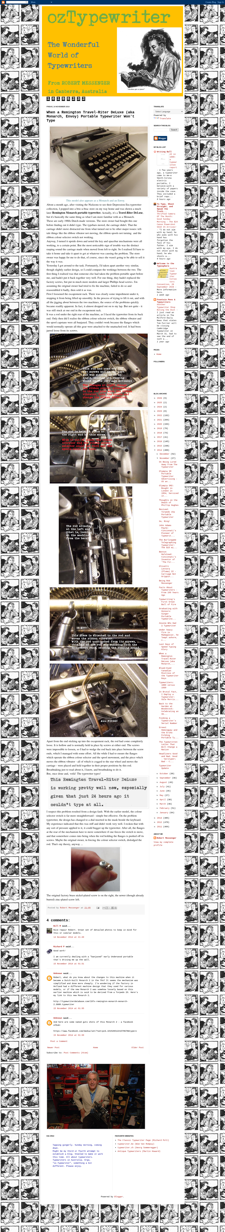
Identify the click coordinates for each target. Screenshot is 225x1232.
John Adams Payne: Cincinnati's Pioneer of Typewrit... (167, 530)
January (164, 812)
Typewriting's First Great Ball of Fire (167, 602)
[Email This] (103, 907)
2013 (160, 818)
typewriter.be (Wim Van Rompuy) (136, 1144)
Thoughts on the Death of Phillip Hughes (168, 503)
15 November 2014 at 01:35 (68, 1008)
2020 (160, 424)
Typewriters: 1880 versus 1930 (167, 685)
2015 (160, 446)
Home (95, 1047)
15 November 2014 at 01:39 (68, 1035)
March (163, 804)
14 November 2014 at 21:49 (68, 937)
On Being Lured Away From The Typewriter (168, 464)
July (163, 786)
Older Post (137, 1047)
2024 (160, 407)
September (166, 778)
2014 (160, 450)
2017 (160, 437)
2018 (160, 433)
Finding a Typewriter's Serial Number (168, 721)
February (165, 808)
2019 (160, 428)
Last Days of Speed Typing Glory (167, 647)
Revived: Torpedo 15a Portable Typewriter (167, 513)
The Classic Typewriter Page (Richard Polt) (143, 1140)
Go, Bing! (164, 521)
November (165, 458)
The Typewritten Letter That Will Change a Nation (168, 746)
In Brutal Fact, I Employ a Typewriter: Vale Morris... (168, 696)
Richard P (58, 946)
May (162, 795)
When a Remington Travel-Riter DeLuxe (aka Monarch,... (167, 658)
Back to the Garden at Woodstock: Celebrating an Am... (168, 708)
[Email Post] (98, 908)
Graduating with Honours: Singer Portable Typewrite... (168, 613)
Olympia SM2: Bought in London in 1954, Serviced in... (168, 490)
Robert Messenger (70, 908)
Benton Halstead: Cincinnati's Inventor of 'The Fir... (167, 557)
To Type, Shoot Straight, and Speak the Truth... (165, 208)
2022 (160, 415)
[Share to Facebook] (112, 907)
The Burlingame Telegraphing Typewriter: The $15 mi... (168, 544)
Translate (165, 118)
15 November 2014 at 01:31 (68, 964)
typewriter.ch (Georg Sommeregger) (138, 1147)
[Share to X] (109, 907)
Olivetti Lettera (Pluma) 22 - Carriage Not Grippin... (167, 571)
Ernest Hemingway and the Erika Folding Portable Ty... (168, 732)
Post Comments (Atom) (76, 1053)
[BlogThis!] (106, 907)
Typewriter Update (165, 766)
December (165, 454)
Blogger (118, 1196)
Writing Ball (164, 152)
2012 (160, 822)
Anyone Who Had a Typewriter (167, 624)
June (163, 791)
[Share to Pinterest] (115, 907)
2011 (160, 826)
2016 (160, 441)
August (164, 782)
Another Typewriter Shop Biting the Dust (166, 307)
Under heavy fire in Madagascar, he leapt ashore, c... (168, 635)
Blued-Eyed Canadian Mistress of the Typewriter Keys (168, 673)
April (163, 799)
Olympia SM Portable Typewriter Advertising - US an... (168, 476)
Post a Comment (59, 1041)
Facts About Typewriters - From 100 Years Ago (168, 591)
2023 (160, 411)
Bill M (57, 926)
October (164, 773)
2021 (160, 420)
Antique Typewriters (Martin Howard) (139, 1151)
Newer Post (53, 1047)
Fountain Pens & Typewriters (166, 300)
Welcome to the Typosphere (165, 264)
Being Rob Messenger (165, 582)
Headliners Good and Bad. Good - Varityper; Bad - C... (168, 758)
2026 (160, 398)
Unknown (57, 973)
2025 (160, 402)
